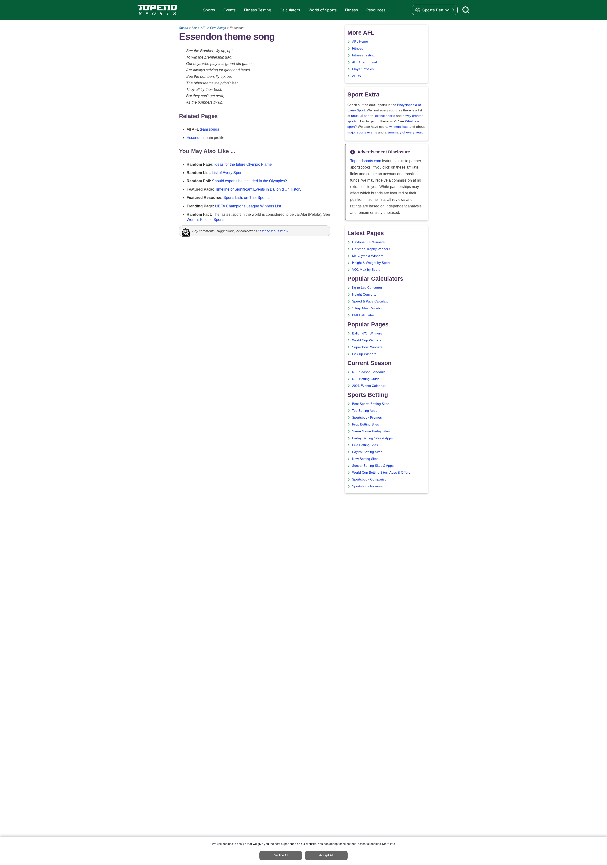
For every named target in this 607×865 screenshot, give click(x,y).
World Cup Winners (366, 340)
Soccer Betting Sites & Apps (373, 465)
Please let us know (274, 231)
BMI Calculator (363, 315)
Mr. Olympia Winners (367, 256)
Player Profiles (363, 69)
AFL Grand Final (364, 62)
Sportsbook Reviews (367, 486)
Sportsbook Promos (367, 417)
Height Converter (365, 294)
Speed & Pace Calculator (371, 301)
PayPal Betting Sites (367, 452)
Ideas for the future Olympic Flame (243, 164)
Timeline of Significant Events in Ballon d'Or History (258, 189)
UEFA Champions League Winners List (248, 206)
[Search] (465, 10)
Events (229, 10)
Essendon (195, 138)
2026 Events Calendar (369, 386)
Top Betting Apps (364, 410)
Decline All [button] (281, 855)
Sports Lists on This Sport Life (248, 198)
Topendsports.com (365, 161)
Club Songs (218, 28)
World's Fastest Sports (205, 220)
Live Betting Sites (365, 445)
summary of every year (404, 132)
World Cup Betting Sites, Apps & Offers (381, 472)
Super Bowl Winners (367, 347)
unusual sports (362, 116)
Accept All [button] (326, 855)
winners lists (398, 126)
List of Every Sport (227, 173)
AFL (203, 28)
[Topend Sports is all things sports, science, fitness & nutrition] (157, 10)
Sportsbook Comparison (370, 479)
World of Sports (322, 10)
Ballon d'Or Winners (367, 333)
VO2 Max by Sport (366, 269)
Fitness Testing (257, 10)
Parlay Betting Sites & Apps (372, 438)
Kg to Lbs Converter (367, 287)
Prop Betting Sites (365, 424)
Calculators (290, 10)
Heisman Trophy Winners (371, 249)
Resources (376, 10)
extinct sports (385, 116)
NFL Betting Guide (366, 379)
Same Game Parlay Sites (371, 431)
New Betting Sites (365, 459)
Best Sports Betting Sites (370, 404)
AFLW (356, 76)
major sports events (362, 132)
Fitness (351, 10)
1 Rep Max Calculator (368, 308)
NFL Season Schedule (369, 372)
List (194, 28)
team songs (209, 129)
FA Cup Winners (364, 354)
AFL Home (360, 41)
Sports (209, 10)
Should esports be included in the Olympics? (249, 181)
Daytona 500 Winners (368, 242)
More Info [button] (388, 844)
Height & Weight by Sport (371, 263)
